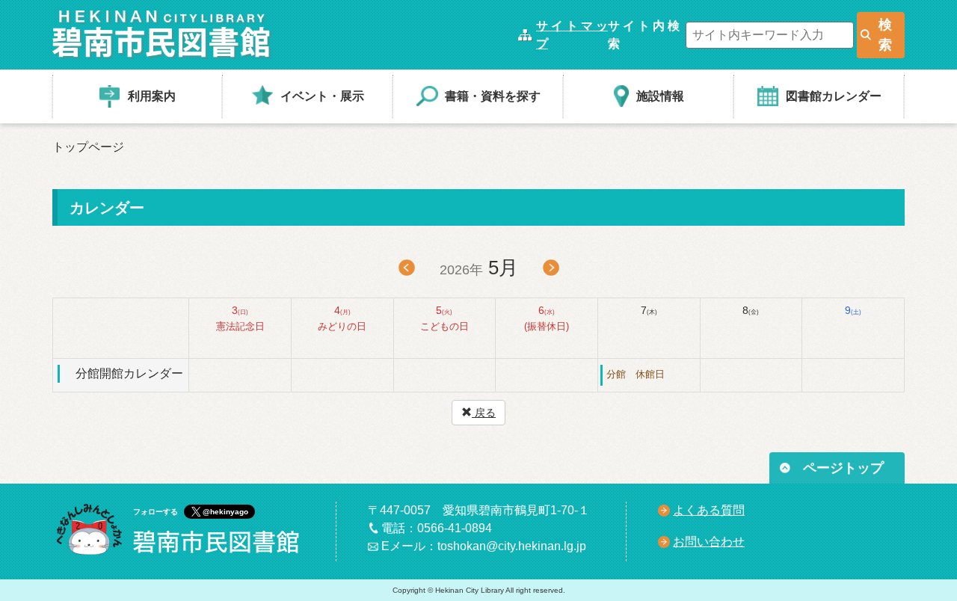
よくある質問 (709, 510)
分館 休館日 (635, 374)
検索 (885, 34)
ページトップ (843, 467)
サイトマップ (572, 34)
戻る (484, 413)
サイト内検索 (644, 34)
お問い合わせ (709, 541)
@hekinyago (225, 512)
